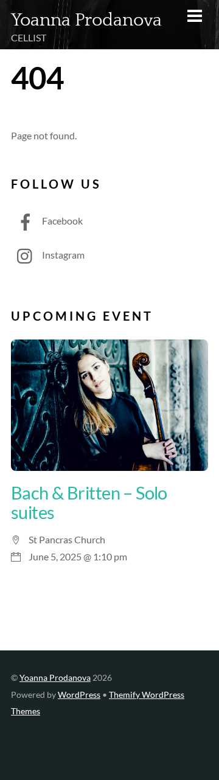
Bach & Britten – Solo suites (89, 502)
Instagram (62, 254)
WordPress (79, 695)
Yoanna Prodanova (55, 678)
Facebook (61, 220)
